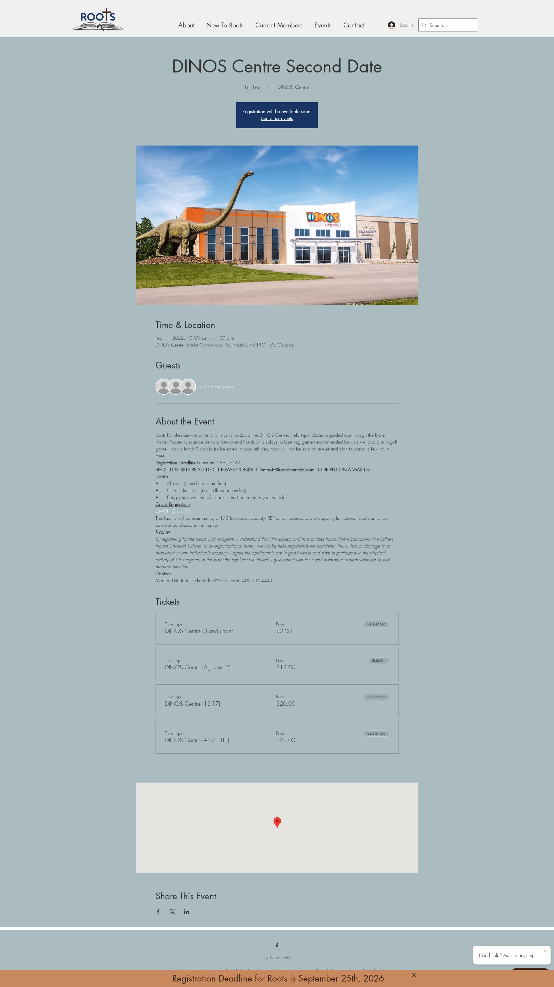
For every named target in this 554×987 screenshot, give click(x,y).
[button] (414, 975)
